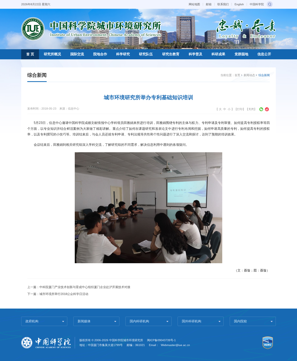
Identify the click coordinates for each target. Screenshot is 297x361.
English (239, 4)
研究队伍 (146, 54)
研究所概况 (52, 54)
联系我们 (223, 4)
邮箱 (209, 4)
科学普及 (195, 54)
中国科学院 (257, 4)
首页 (237, 75)
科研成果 (218, 54)
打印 (240, 109)
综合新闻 (264, 75)
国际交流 (77, 54)
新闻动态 (249, 75)
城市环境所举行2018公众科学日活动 (63, 294)
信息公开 (264, 54)
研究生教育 (170, 54)
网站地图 (194, 4)
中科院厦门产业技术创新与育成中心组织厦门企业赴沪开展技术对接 (84, 287)
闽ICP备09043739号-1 (161, 340)
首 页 (30, 54)
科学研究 (123, 54)
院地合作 (100, 54)
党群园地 (241, 54)
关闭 (251, 109)
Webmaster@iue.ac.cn (175, 345)
